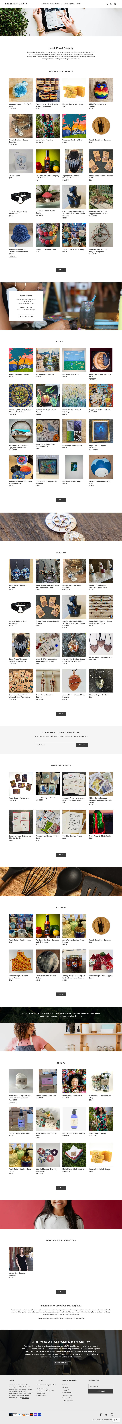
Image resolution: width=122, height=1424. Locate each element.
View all (61, 270)
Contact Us (65, 1390)
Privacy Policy (66, 1398)
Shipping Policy (67, 1395)
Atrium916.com (41, 1395)
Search (64, 1385)
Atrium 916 (25, 1397)
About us (65, 1387)
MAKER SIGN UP (61, 1363)
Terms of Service (67, 1400)
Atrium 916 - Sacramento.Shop (105, 1419)
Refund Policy (66, 1392)
